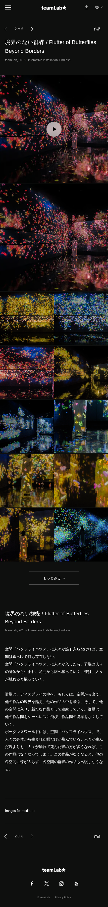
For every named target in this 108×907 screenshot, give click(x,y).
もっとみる (52, 578)
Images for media (17, 811)
